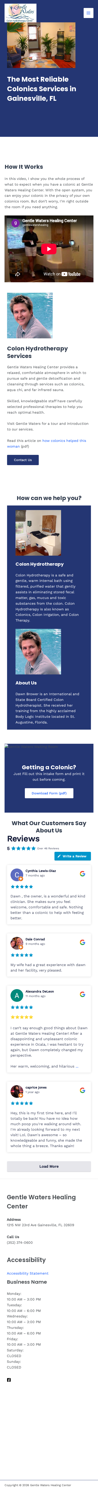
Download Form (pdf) (49, 793)
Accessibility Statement (28, 1273)
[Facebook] (9, 1380)
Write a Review (74, 856)
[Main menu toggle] (88, 13)
